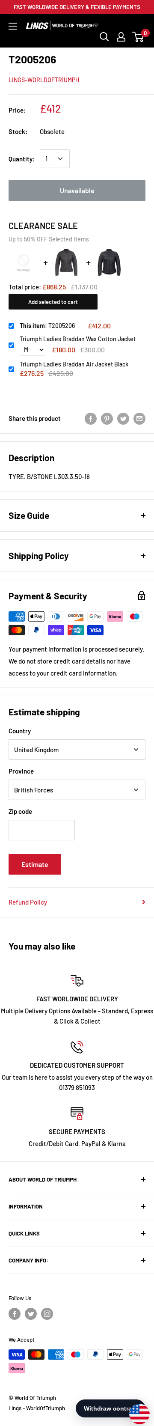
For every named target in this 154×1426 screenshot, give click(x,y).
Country (20, 731)
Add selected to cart (53, 301)
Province (21, 771)
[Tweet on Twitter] (123, 418)
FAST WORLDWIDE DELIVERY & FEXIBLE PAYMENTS (77, 6)
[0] (138, 37)
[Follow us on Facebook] (15, 1314)
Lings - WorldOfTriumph (37, 1408)
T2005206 (47, 325)
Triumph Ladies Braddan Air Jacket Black (74, 364)
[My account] (121, 37)
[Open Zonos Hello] (135, 1409)
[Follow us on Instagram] (47, 1314)
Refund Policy (28, 902)
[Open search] (104, 37)
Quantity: (22, 159)
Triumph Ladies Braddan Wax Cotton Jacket (78, 338)
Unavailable (77, 190)
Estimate (34, 864)
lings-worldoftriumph (44, 79)
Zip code (20, 811)
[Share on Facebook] (91, 418)
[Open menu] (13, 26)
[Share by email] (139, 418)
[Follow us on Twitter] (31, 1314)
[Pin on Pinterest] (107, 418)
